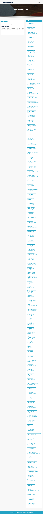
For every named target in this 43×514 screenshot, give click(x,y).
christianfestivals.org (30, 291)
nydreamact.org (30, 60)
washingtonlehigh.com (31, 420)
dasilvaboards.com (30, 231)
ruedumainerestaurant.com (32, 254)
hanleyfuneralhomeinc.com (32, 149)
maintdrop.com (30, 70)
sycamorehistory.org (30, 430)
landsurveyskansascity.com (31, 398)
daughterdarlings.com (31, 29)
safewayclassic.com (30, 51)
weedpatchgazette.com (31, 140)
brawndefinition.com (30, 236)
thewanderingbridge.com (31, 272)
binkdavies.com (30, 240)
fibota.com (29, 449)
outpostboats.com (30, 203)
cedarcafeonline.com (30, 34)
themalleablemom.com (31, 273)
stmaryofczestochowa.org (31, 269)
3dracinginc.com (30, 221)
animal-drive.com (30, 351)
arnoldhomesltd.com (30, 117)
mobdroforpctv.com (30, 208)
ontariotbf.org (29, 55)
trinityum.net (29, 439)
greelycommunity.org (31, 253)
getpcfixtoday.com (30, 64)
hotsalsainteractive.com (31, 32)
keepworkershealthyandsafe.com (33, 57)
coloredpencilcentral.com (31, 119)
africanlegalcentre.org (31, 250)
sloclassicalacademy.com (31, 230)
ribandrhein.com (30, 181)
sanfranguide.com (30, 218)
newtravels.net (30, 47)
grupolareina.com (30, 92)
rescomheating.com (30, 498)
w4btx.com (29, 153)
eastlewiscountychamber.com (32, 227)
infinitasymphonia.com (31, 249)
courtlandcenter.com (30, 327)
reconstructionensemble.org (32, 315)
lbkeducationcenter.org (31, 185)
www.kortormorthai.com (31, 394)
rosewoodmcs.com (30, 429)
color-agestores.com (30, 198)
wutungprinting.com (30, 297)
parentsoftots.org (30, 364)
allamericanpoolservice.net (31, 172)
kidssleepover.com (30, 46)
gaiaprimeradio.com (30, 283)
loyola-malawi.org (30, 200)
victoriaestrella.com (30, 324)
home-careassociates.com (31, 193)
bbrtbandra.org (29, 65)
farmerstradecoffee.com (31, 366)
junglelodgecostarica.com (31, 290)
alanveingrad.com (30, 295)
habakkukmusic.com (30, 375)
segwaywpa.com (30, 357)
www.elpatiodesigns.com (31, 447)
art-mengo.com (30, 282)
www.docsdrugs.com (30, 403)
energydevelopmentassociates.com (33, 106)
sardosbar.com (29, 133)
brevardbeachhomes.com (31, 110)
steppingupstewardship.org (31, 417)
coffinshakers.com (30, 268)
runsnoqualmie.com (30, 402)
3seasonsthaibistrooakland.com (32, 189)
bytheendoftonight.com (31, 204)
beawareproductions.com (31, 264)
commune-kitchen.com (31, 244)
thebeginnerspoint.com (31, 216)
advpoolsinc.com (30, 334)
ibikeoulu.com (29, 267)
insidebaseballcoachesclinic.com (32, 467)
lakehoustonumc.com (31, 374)
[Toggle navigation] (39, 2)
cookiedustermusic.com (31, 314)
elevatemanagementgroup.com (32, 480)
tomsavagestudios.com (31, 175)
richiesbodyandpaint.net (31, 27)
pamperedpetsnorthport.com (32, 144)
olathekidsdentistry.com (31, 148)
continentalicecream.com (31, 237)
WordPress (19, 512)
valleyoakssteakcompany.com (32, 338)
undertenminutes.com (31, 37)
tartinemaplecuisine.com (31, 278)
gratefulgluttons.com (31, 207)
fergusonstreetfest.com (31, 462)
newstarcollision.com (31, 158)
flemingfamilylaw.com (31, 484)
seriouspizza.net (30, 347)
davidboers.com (30, 369)
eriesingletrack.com (30, 143)
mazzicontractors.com (31, 440)
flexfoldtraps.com (30, 392)
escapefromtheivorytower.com (32, 111)
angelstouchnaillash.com (31, 154)
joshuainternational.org (31, 379)
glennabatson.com (30, 232)
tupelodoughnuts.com (31, 147)
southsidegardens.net (31, 438)
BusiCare (25, 512)
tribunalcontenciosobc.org (31, 228)
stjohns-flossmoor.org (31, 311)
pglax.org (28, 304)
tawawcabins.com (30, 130)
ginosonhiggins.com (30, 296)
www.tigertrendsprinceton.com (32, 383)
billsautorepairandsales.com (32, 458)
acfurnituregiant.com (30, 36)
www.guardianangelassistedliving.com (33, 453)
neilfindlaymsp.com (30, 328)
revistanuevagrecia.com (31, 258)
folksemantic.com (30, 131)
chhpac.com (29, 493)
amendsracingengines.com (31, 393)
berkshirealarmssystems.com (32, 135)
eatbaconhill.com (30, 43)
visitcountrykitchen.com (31, 292)
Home (18, 11)
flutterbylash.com (30, 475)
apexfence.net (29, 505)
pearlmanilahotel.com (31, 69)
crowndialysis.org (30, 170)
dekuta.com (29, 425)
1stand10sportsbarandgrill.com (32, 152)
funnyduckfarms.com (31, 477)
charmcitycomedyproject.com (32, 263)
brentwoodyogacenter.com (31, 415)
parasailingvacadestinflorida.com (32, 471)
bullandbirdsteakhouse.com (32, 408)
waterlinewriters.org (30, 361)
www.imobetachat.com (31, 370)
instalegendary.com (30, 56)
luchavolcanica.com (30, 318)
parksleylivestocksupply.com (32, 195)
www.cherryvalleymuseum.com (32, 93)
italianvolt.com (29, 134)
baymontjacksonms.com (31, 301)
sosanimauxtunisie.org (31, 73)
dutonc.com (29, 286)
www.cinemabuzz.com (31, 426)
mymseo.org (29, 491)
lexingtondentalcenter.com (31, 167)
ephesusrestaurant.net (31, 443)
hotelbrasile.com (30, 87)
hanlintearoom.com (30, 476)
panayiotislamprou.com (31, 79)
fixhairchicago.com (30, 341)
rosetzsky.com (29, 255)
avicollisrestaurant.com (31, 329)
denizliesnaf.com (30, 342)
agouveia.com (29, 489)
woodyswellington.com (31, 444)
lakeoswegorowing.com (31, 486)
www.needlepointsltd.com (31, 407)
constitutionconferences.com (32, 343)
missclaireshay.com (30, 23)
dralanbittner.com (30, 138)
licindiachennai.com (30, 28)
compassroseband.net (31, 348)
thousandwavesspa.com (31, 325)
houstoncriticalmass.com (31, 222)
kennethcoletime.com (31, 274)
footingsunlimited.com (31, 401)
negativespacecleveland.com (32, 305)
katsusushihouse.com (31, 251)
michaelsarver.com (30, 162)
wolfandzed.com (30, 424)
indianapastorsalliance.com (31, 337)
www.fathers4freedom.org (31, 384)
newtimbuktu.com (30, 41)
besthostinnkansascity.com (32, 500)
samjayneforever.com (31, 463)
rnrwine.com (29, 485)
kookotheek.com (30, 78)
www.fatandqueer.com (31, 396)
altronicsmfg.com (30, 42)
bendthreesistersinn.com (31, 310)
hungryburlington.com (31, 276)
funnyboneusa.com (30, 313)
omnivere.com (29, 38)
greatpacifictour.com (30, 323)
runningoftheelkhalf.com (31, 387)
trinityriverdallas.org (30, 186)
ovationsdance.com (30, 180)
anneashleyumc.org (30, 397)
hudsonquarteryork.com (31, 448)
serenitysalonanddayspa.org (32, 33)
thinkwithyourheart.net (31, 124)
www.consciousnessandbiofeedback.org (34, 433)
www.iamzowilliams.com (31, 434)
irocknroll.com (29, 126)
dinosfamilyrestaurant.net (31, 101)
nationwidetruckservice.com (32, 320)
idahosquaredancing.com (31, 129)
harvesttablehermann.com (31, 103)
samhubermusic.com (30, 504)
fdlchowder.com (30, 406)
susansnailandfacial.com (31, 380)
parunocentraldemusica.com (32, 452)
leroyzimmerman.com (31, 481)
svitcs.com (29, 346)
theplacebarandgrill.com (31, 332)
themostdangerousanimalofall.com (33, 223)
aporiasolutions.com (30, 356)
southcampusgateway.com (31, 80)
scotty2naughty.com (30, 260)
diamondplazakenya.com (31, 456)
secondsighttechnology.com (32, 161)
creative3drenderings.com (31, 365)
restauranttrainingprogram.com (32, 171)
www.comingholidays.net (31, 217)
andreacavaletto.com (30, 194)
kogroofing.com (30, 74)
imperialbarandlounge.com (31, 121)
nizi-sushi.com (29, 281)
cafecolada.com (30, 213)
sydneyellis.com (30, 168)
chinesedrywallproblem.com (32, 309)
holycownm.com (30, 319)
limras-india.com (30, 24)
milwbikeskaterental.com (31, 300)
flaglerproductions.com (31, 235)
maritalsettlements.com (31, 299)
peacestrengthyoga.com (31, 389)
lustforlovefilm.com (30, 246)
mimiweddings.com (30, 499)
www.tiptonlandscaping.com (32, 416)
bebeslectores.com (30, 98)
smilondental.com (9, 2)
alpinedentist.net (30, 75)
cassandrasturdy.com (31, 209)
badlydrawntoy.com (30, 373)
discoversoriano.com (30, 214)
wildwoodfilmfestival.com (31, 84)
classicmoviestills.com (31, 212)
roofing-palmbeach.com (31, 115)
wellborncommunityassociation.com (33, 83)
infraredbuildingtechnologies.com (33, 102)
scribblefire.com (30, 190)
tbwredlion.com (30, 457)
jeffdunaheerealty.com (31, 388)
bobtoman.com (30, 71)
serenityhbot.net (30, 378)
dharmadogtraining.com (31, 494)
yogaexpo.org (29, 191)
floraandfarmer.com (30, 107)
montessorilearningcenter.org (32, 461)
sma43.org (29, 412)
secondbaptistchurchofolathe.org (33, 490)
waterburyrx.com (30, 333)
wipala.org (29, 199)
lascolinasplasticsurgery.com (32, 410)
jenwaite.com (29, 479)
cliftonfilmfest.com (30, 120)
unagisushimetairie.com (31, 61)
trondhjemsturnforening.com (32, 454)
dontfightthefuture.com (31, 116)
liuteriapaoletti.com (30, 306)
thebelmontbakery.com (31, 50)
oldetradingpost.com (30, 96)
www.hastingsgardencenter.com (32, 435)
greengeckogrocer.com (31, 163)
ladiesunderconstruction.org (32, 97)
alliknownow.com (30, 226)
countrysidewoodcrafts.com (32, 52)
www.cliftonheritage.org (31, 411)
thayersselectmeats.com (31, 355)
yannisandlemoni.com (31, 139)
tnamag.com (29, 352)
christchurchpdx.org (30, 241)
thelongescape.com (30, 287)
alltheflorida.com (30, 466)
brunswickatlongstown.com (32, 277)
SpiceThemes (30, 512)
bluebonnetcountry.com (31, 66)
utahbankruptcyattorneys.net (32, 125)
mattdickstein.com (30, 371)
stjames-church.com (30, 259)
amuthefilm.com (30, 245)
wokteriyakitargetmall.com (31, 166)
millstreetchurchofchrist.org (32, 470)
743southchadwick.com (31, 112)
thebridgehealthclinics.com (31, 360)
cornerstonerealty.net (31, 431)
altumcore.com (30, 350)
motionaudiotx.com (30, 495)
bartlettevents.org (30, 89)
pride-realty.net (30, 472)
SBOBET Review (5, 26)
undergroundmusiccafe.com (32, 503)
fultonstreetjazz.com (31, 88)
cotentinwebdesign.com (31, 94)
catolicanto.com (30, 184)
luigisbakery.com (30, 421)
